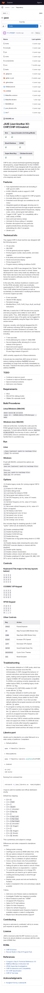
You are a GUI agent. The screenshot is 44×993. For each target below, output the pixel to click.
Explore (10, 2)
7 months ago (36, 65)
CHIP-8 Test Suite (12, 973)
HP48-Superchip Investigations (16, 966)
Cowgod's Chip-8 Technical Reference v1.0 (21, 961)
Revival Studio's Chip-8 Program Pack (19, 952)
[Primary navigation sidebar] (2, 7)
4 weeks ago (20, 33)
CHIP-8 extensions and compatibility (18, 968)
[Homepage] (3, 2)
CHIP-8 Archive (11, 950)
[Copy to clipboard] (38, 748)
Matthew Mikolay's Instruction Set (17, 964)
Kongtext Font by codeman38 (16, 983)
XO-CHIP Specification (13, 971)
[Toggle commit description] (32, 33)
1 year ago (37, 99)
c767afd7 (12, 33)
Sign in (39, 2)
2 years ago (37, 48)
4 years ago (36, 43)
